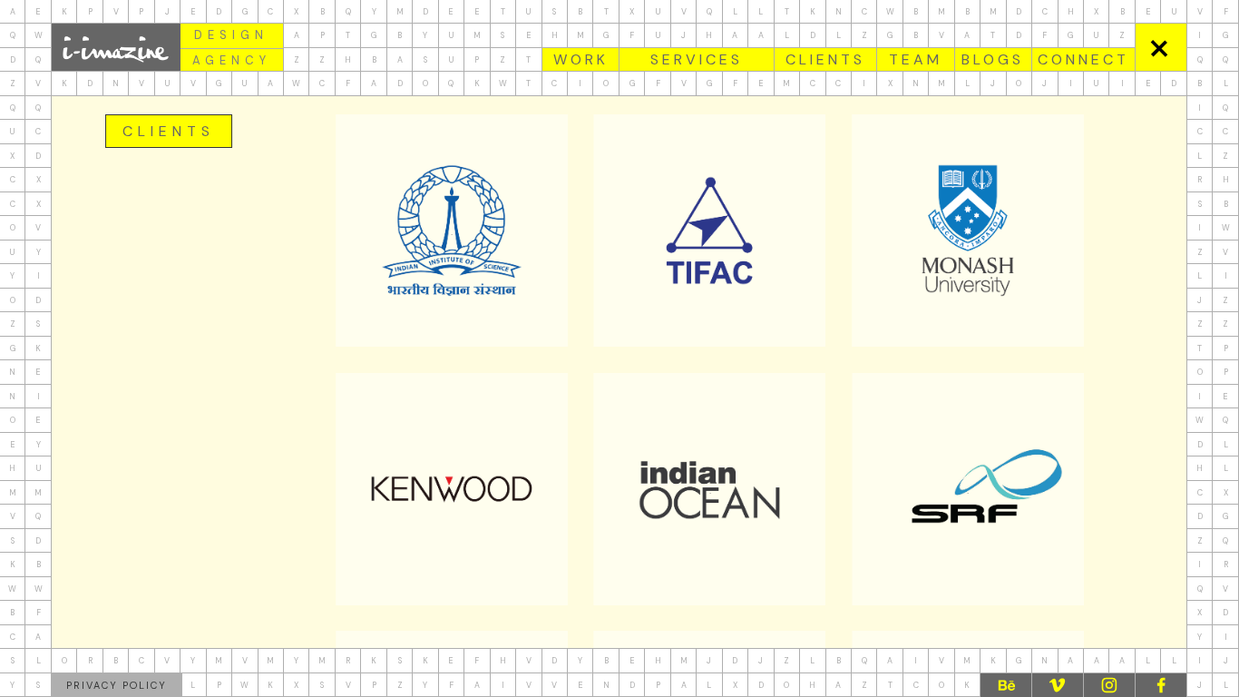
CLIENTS (825, 59)
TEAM (915, 59)
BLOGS (992, 59)
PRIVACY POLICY (116, 685)
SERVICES (696, 59)
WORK (581, 59)
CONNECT (1083, 59)
